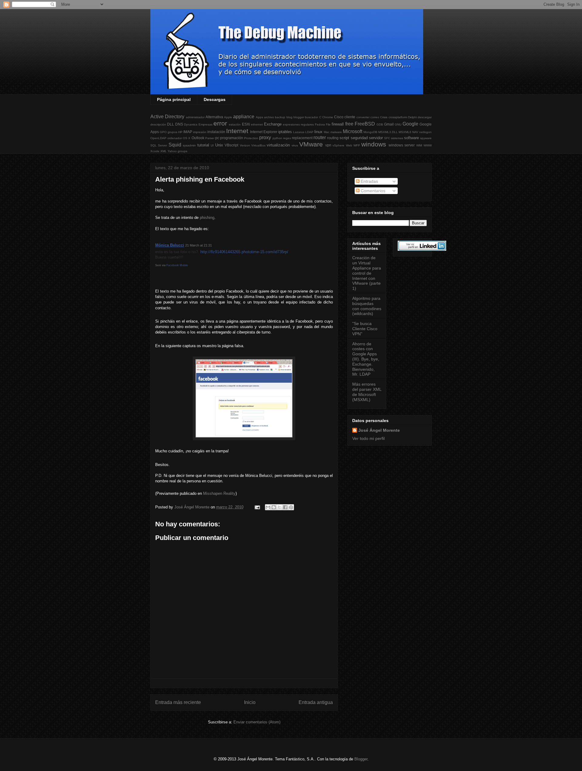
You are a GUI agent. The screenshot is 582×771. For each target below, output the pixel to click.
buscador (311, 117)
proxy (265, 137)
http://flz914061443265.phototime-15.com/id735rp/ (244, 252)
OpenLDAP (158, 138)
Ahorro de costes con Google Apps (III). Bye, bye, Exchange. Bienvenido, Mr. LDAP (365, 359)
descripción (158, 124)
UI (212, 145)
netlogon (425, 132)
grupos (172, 132)
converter (363, 117)
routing (333, 138)
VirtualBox (258, 145)
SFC (387, 138)
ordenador (174, 138)
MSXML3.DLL (388, 132)
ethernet (257, 124)
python (277, 138)
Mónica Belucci (169, 245)
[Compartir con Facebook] (285, 507)
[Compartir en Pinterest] (291, 507)
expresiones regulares (298, 124)
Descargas (215, 99)
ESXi (246, 124)
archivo (269, 117)
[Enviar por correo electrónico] (268, 507)
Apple (228, 117)
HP (180, 132)
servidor (376, 138)
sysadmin (189, 145)
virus (295, 145)
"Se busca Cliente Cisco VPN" (364, 328)
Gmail (389, 124)
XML (163, 151)
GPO (163, 132)
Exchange (273, 124)
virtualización (278, 145)
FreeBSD (365, 123)
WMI (419, 145)
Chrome (327, 117)
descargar (425, 117)
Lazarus (298, 132)
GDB (379, 124)
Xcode (154, 151)
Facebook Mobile (177, 265)
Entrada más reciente (178, 702)
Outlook (198, 138)
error (220, 123)
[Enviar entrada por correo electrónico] (257, 507)
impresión (199, 132)
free (349, 123)
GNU (398, 124)
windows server (402, 145)
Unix (219, 145)
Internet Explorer (263, 132)
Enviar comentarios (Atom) (256, 722)
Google (410, 123)
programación (231, 138)
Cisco (338, 117)
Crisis (383, 117)
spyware (426, 138)
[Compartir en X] (279, 507)
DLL (170, 124)
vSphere (338, 145)
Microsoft (352, 131)
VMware (311, 144)
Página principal (174, 99)
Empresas (205, 124)
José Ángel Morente (379, 430)
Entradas (369, 181)
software (411, 138)
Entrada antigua (316, 702)
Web (349, 145)
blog (289, 117)
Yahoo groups (177, 151)
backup (280, 117)
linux (318, 131)
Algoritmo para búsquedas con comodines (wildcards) (366, 306)
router (319, 137)
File (328, 124)
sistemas (397, 138)
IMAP (187, 132)
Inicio (250, 702)
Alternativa (214, 117)
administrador (195, 117)
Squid (175, 144)
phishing (207, 217)
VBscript (231, 145)
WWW (427, 145)
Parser (209, 138)
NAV (415, 132)
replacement (302, 138)
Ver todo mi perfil (368, 438)
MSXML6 (405, 132)
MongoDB (370, 132)
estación (235, 124)
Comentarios (372, 190)
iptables (285, 131)
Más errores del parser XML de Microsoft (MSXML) (366, 392)
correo (374, 117)
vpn (328, 145)
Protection (251, 138)
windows (373, 144)
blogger (298, 117)
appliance (243, 116)
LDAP (309, 132)
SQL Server (158, 145)
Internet (237, 130)
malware (336, 132)
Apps (259, 117)
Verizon (245, 145)
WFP (356, 145)
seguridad (359, 138)
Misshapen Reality (219, 493)
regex (287, 138)
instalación (216, 132)
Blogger (360, 759)
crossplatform (398, 117)
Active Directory (167, 116)
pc (217, 138)
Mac (326, 132)
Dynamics (190, 124)
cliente (349, 117)
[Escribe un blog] (274, 507)
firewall (338, 124)
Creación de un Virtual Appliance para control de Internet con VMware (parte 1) (366, 273)
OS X (186, 138)
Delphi (412, 117)
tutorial (203, 145)
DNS (179, 124)
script (344, 138)
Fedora (320, 124)
